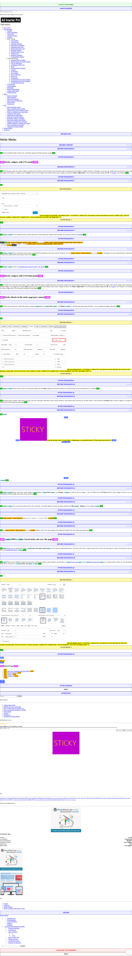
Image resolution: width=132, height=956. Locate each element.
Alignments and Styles (17, 47)
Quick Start (10, 34)
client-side (72, 798)
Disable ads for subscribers (14, 115)
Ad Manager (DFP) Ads (18, 65)
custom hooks (92, 798)
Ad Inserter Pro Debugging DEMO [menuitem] (15, 926)
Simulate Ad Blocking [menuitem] (14, 942)
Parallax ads (10, 104)
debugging (98, 798)
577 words (128, 145)
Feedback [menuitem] (10, 925)
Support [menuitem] (9, 923)
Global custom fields (13, 91)
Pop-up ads (74, 562)
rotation (45, 799)
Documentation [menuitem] (11, 920)
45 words (129, 544)
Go (124, 730)
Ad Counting (14, 73)
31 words (129, 302)
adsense (16, 798)
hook (5, 799)
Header (80, 234)
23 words (129, 230)
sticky (63, 799)
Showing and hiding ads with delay (17, 122)
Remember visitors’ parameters (16, 118)
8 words (129, 262)
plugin (41, 799)
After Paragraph (11, 97)
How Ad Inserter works (14, 107)
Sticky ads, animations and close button (18, 671)
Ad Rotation (14, 71)
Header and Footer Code (18, 48)
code (82, 798)
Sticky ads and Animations (14, 100)
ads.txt (12, 66)
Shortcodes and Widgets (17, 45)
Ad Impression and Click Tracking (20, 79)
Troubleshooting (11, 92)
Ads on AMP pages (16, 63)
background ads (94, 562)
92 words (129, 166)
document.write (115, 798)
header (1, 799)
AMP (26, 798)
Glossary (9, 37)
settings (55, 799)
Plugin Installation (12, 32)
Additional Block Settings (18, 60)
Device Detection (16, 74)
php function (37, 799)
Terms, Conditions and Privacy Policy (14, 908)
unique (66, 799)
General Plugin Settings (17, 57)
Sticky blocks (11, 102)
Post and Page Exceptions (18, 68)
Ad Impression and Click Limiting (20, 81)
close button (77, 798)
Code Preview (15, 42)
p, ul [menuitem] (13, 935)
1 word (129, 180)
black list (61, 798)
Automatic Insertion (16, 44)
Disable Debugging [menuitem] (13, 928)
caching (65, 798)
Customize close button (13, 113)
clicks (68, 798)
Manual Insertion (12, 673)
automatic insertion (37, 798)
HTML (10, 799)
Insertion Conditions (16, 55)
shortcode (59, 799)
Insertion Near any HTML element (20, 61)
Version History (8, 128)
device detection (104, 798)
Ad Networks (11, 84)
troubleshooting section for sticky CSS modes (32, 267)
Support (6, 903)
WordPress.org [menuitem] (11, 918)
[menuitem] (68, 946)
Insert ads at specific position (15, 117)
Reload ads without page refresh (16, 120)
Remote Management (13, 89)
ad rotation (8, 798)
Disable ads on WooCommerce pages (17, 110)
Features (9, 31)
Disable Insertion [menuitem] (13, 939)
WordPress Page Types (17, 52)
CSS (88, 798)
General (114, 173)
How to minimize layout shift (15, 125)
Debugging (10, 87)
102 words (128, 280)
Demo (5, 94)
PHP (33, 799)
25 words (129, 501)
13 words (129, 148)
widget (69, 799)
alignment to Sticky (11, 550)
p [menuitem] (12, 933)
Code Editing (14, 40)
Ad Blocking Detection (17, 83)
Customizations (11, 86)
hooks (7, 799)
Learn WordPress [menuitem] (12, 921)
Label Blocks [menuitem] (12, 930)
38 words (129, 248)
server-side (50, 799)
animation (30, 798)
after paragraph (21, 798)
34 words (129, 557)
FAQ (5, 105)
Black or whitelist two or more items (17, 112)
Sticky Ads (14, 76)
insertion (19, 799)
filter (120, 798)
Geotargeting (14, 78)
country (84, 798)
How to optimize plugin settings (16, 109)
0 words (129, 410)
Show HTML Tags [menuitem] (13, 937)
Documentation (8, 29)
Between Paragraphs (13, 99)
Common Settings (12, 36)
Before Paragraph (12, 96)
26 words (129, 384)
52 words (129, 396)
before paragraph (46, 798)
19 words (129, 526)
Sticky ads (10, 548)
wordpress (73, 799)
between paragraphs (55, 798)
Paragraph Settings (16, 50)
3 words (129, 513)
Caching (13, 70)
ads (13, 798)
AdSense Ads (14, 53)
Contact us (7, 130)
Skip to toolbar (4, 915)
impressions (15, 799)
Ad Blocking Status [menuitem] (14, 941)
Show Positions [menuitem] (12, 932)
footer (123, 798)
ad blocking (3, 798)
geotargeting (127, 798)
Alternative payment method (15, 126)
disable (109, 798)
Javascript (24, 799)
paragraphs (29, 799)
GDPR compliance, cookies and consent (18, 123)
